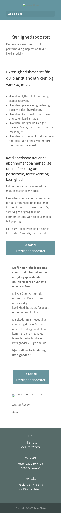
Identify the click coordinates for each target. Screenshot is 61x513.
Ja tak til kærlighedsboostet (30, 248)
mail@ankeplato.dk (30, 489)
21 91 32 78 (36, 485)
